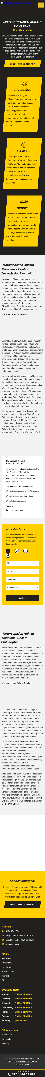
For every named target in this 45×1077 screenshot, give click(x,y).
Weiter (22, 598)
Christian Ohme (22, 1065)
